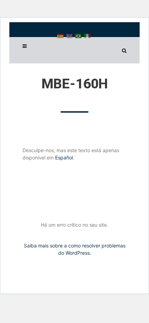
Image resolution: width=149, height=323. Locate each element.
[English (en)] (69, 35)
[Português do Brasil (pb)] (78, 35)
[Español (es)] (60, 35)
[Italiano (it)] (87, 35)
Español (64, 157)
